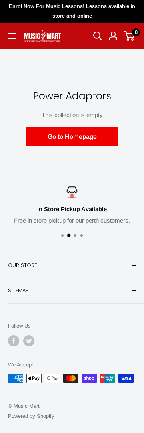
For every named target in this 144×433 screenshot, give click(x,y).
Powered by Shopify (31, 416)
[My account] (113, 36)
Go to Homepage (72, 136)
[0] (129, 36)
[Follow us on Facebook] (13, 340)
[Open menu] (12, 36)
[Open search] (97, 36)
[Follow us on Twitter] (28, 340)
